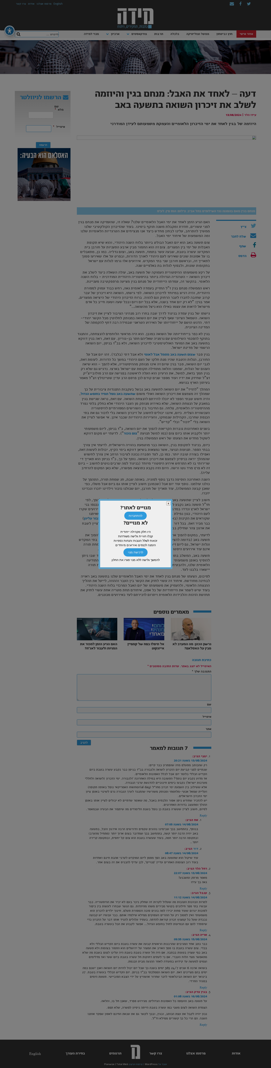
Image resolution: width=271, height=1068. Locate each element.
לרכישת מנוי (135, 552)
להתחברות (135, 515)
